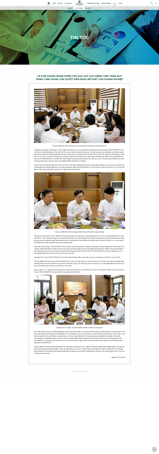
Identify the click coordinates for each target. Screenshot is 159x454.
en (156, 3)
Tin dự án (70, 8)
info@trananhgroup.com (81, 431)
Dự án (54, 3)
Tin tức (114, 3)
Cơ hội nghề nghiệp (106, 3)
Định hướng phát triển (93, 3)
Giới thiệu (60, 3)
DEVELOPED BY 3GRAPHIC (94, 443)
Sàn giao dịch (68, 3)
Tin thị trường (79, 8)
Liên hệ (120, 3)
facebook (145, 431)
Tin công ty (89, 8)
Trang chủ (48, 3)
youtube (152, 431)
